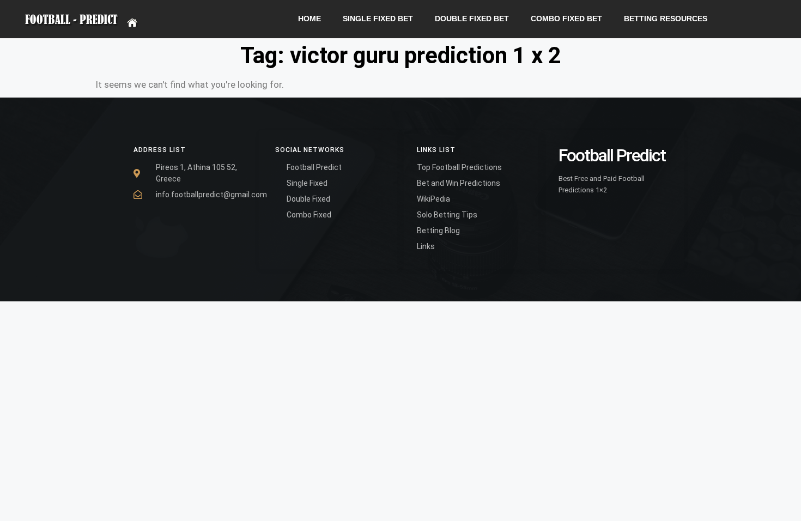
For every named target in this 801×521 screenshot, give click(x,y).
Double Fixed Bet (472, 19)
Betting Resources (665, 19)
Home (309, 19)
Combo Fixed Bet (566, 19)
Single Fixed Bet (378, 19)
